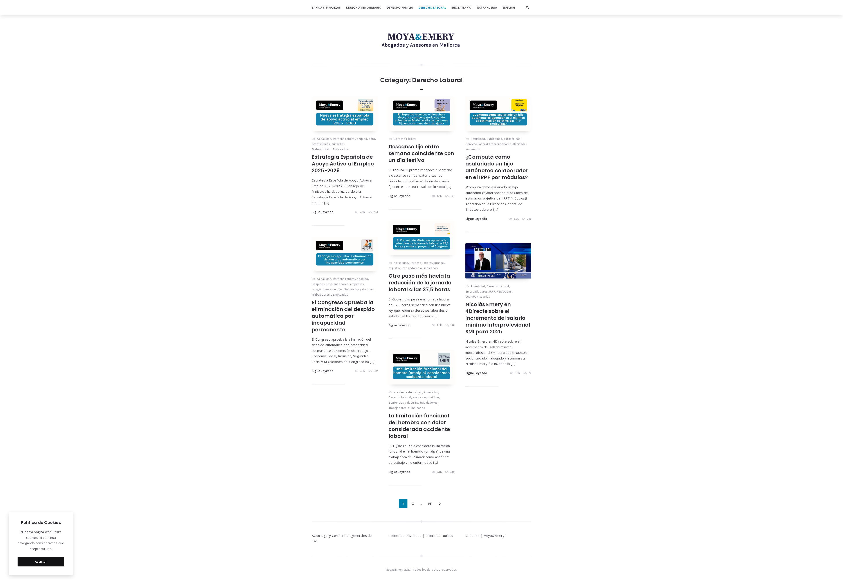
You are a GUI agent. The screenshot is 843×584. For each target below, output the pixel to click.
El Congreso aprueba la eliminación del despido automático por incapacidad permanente (343, 316)
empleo (362, 139)
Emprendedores (500, 144)
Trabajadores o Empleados (330, 149)
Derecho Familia (400, 7)
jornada (439, 263)
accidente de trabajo (408, 392)
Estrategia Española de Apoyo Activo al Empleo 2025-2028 (343, 163)
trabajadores (429, 402)
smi (509, 291)
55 (429, 503)
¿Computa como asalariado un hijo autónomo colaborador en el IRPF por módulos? (496, 167)
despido (362, 279)
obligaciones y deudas (327, 289)
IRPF (492, 291)
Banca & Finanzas (326, 7)
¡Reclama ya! (461, 7)
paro (372, 139)
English (509, 7)
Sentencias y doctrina (359, 289)
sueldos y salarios (478, 296)
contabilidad (512, 139)
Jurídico (433, 397)
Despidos (318, 284)
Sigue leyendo (323, 212)
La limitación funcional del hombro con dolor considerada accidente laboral (419, 426)
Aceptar (41, 561)
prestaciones (321, 144)
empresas (357, 284)
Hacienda (519, 144)
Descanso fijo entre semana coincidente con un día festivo (421, 153)
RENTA (501, 291)
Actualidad (324, 139)
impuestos (473, 149)
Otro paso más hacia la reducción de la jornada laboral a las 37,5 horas (420, 282)
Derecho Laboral (432, 7)
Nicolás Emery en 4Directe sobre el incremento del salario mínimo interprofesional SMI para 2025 (497, 318)
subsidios (338, 144)
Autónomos (494, 139)
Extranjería (487, 7)
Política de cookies (438, 535)
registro (394, 268)
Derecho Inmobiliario (363, 7)
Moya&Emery (493, 535)
